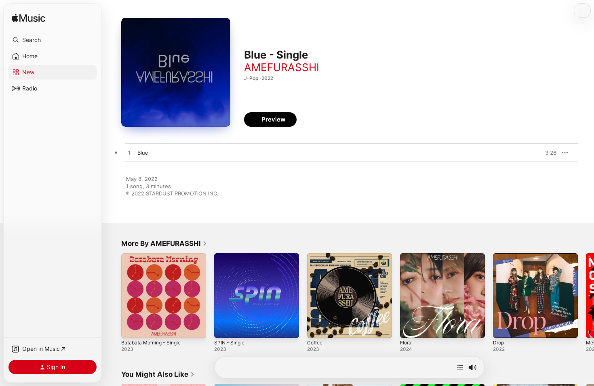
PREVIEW (547, 152)
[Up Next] (460, 367)
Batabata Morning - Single (154, 256)
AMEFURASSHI (281, 67)
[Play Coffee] (317, 328)
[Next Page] (586, 295)
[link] (164, 243)
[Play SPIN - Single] (224, 328)
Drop (499, 256)
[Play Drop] (503, 328)
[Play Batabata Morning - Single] (131, 328)
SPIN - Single (230, 256)
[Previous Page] (113, 295)
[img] (28, 18)
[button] (52, 40)
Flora (406, 256)
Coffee (315, 256)
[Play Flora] (410, 328)
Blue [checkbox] (142, 152)
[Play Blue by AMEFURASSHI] (129, 153)
